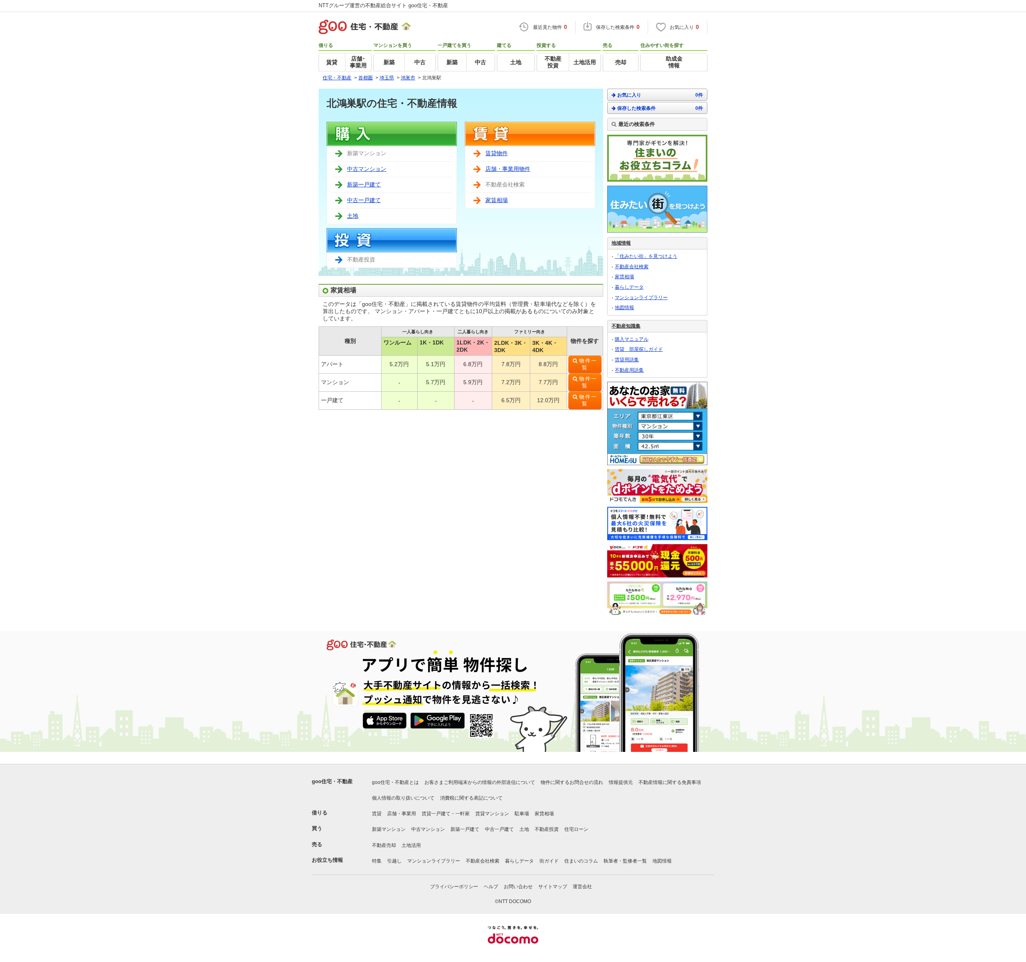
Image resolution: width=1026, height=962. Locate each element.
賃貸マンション (492, 813)
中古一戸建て (364, 200)
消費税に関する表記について (471, 798)
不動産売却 (384, 845)
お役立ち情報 (327, 860)
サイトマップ (552, 886)
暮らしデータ (629, 287)
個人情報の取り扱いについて (403, 798)
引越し (394, 861)
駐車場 (522, 813)
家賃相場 (496, 200)
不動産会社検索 (631, 266)
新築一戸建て (364, 184)
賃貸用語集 (627, 360)
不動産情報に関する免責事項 (669, 782)
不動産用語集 (629, 370)
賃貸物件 (496, 153)
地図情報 (624, 307)
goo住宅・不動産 (332, 781)
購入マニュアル (631, 339)
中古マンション (366, 169)
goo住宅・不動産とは (395, 782)
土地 (352, 216)
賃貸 (377, 813)
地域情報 (621, 243)
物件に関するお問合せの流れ (572, 782)
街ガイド (549, 861)
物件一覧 (588, 364)
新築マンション (389, 829)
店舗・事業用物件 (507, 169)
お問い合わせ (518, 886)
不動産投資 (547, 829)
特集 (377, 861)
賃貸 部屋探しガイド (639, 349)
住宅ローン (576, 829)
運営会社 (582, 886)
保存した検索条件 (660, 108)
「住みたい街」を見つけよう (646, 256)
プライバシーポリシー (454, 886)
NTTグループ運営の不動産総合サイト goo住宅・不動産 (383, 5)
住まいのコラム (581, 861)
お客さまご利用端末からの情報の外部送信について (479, 782)
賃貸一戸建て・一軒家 (446, 813)
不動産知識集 (626, 326)
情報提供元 (621, 782)
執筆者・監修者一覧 (625, 861)
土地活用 (411, 845)
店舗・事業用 (401, 813)
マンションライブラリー (641, 297)
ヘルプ (491, 886)
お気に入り (660, 95)
